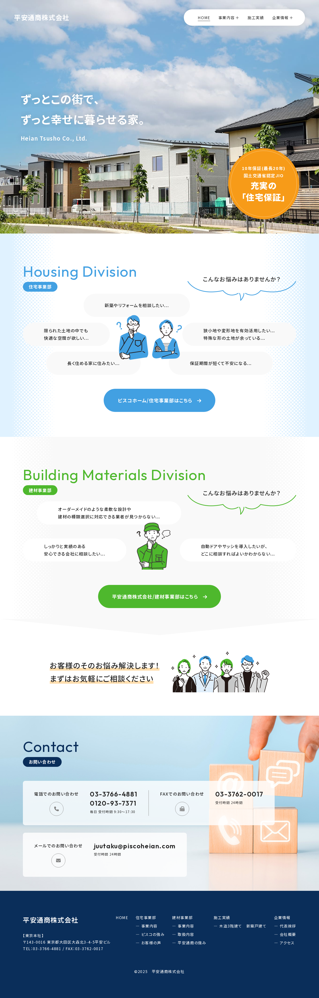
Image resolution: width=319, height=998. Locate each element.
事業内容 (149, 926)
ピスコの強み (153, 934)
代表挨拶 (288, 926)
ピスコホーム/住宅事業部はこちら (155, 400)
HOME (204, 17)
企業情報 (282, 917)
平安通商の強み (192, 942)
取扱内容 (186, 934)
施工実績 (256, 17)
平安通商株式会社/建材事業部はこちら (155, 596)
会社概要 (288, 934)
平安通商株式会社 (41, 17)
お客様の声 (151, 942)
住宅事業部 (146, 917)
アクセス (287, 942)
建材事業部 (182, 917)
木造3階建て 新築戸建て (242, 926)
